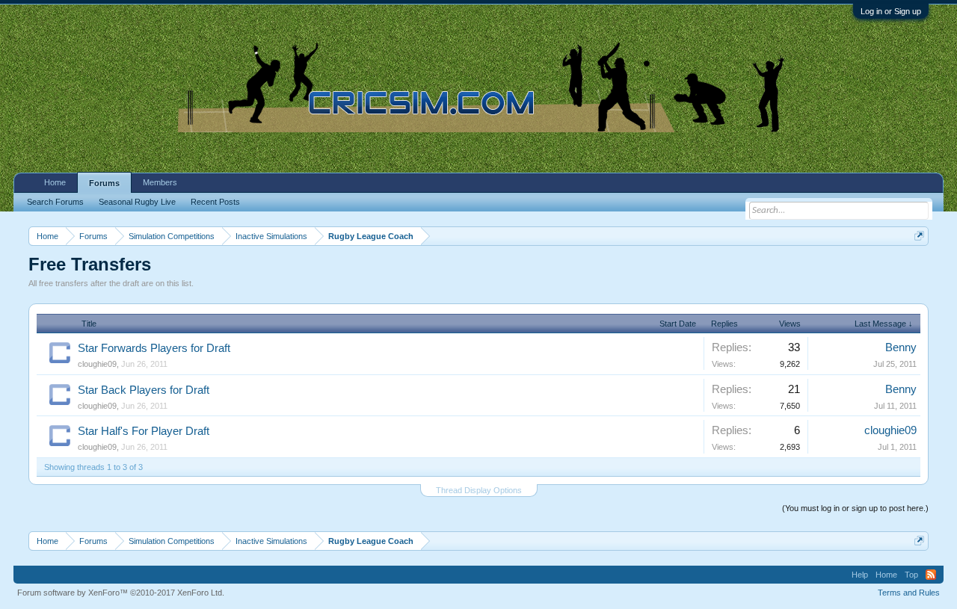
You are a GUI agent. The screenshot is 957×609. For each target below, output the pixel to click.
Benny (901, 347)
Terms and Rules (909, 592)
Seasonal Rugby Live (137, 201)
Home (55, 182)
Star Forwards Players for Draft (154, 348)
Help (860, 574)
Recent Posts (215, 201)
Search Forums (55, 201)
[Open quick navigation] (919, 236)
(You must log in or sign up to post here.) (855, 508)
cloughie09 (97, 363)
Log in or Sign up (891, 11)
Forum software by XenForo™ (120, 592)
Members (160, 182)
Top (911, 574)
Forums (104, 183)
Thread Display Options (479, 490)
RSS (931, 574)
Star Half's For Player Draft (143, 431)
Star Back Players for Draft (143, 390)
